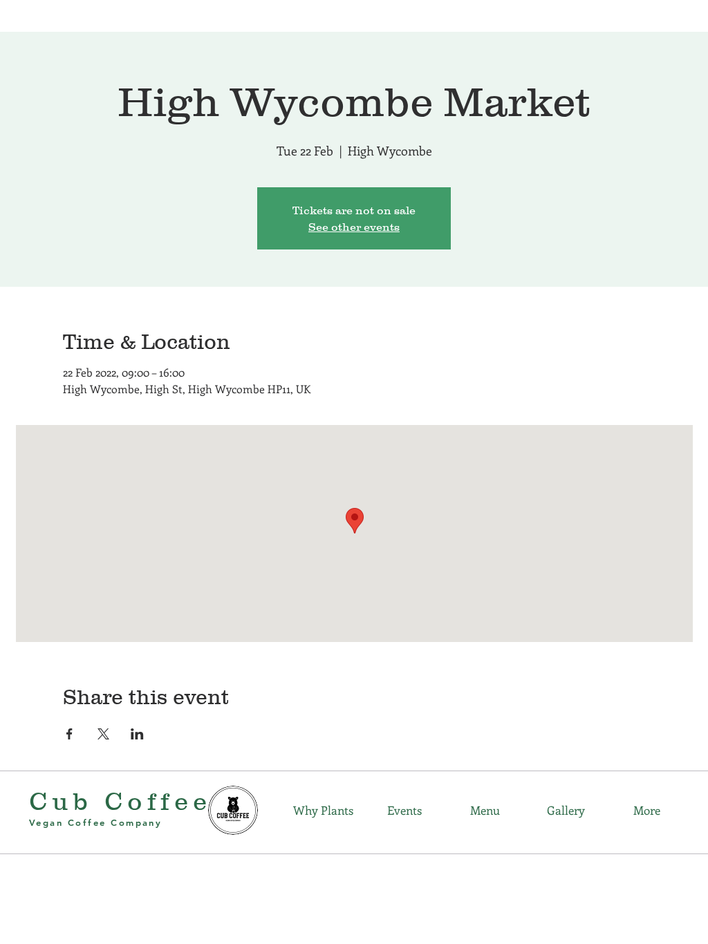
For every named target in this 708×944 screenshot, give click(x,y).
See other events (354, 226)
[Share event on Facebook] (69, 733)
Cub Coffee (120, 801)
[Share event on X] (103, 733)
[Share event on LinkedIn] (137, 733)
